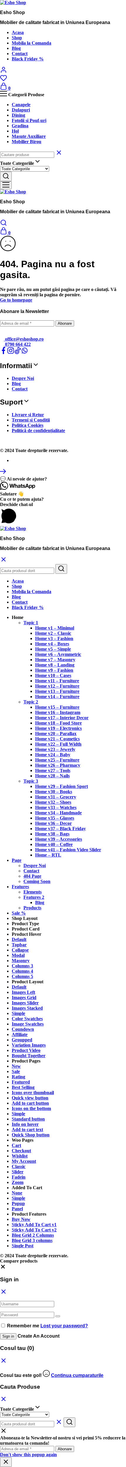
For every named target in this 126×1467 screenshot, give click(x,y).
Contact (20, 53)
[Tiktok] (17, 352)
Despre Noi (23, 378)
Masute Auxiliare (29, 136)
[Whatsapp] (24, 352)
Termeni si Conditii (31, 419)
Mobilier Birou (26, 141)
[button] (63, 479)
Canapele (21, 104)
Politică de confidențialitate (38, 430)
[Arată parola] (57, 1316)
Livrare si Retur (28, 414)
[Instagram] (10, 352)
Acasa (18, 32)
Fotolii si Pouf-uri (29, 120)
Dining (18, 115)
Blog (16, 48)
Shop (17, 37)
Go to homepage (16, 299)
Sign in (8, 1336)
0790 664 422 (17, 344)
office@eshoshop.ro (24, 338)
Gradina (20, 125)
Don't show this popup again (28, 1454)
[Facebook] (3, 352)
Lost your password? (64, 1325)
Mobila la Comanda (31, 42)
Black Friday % (28, 58)
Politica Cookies (27, 425)
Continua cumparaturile (77, 1375)
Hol (15, 130)
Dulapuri (21, 109)
